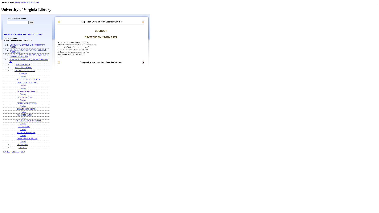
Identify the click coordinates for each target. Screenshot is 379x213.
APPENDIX (23, 148)
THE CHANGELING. (24, 97)
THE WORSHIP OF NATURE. (27, 138)
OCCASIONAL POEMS (23, 68)
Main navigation (32, 2)
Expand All (19, 152)
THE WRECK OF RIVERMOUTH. (28, 79)
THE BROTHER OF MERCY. (27, 91)
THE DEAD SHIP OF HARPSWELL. (29, 121)
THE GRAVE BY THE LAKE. (27, 82)
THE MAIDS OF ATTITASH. (27, 103)
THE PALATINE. (24, 127)
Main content (20, 2)
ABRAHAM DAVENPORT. (26, 133)
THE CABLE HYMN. (24, 115)
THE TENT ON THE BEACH (25, 71)
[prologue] (23, 74)
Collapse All (9, 152)
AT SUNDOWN (22, 145)
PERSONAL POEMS (23, 65)
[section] (23, 77)
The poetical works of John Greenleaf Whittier (23, 34)
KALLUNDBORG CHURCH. (27, 109)
